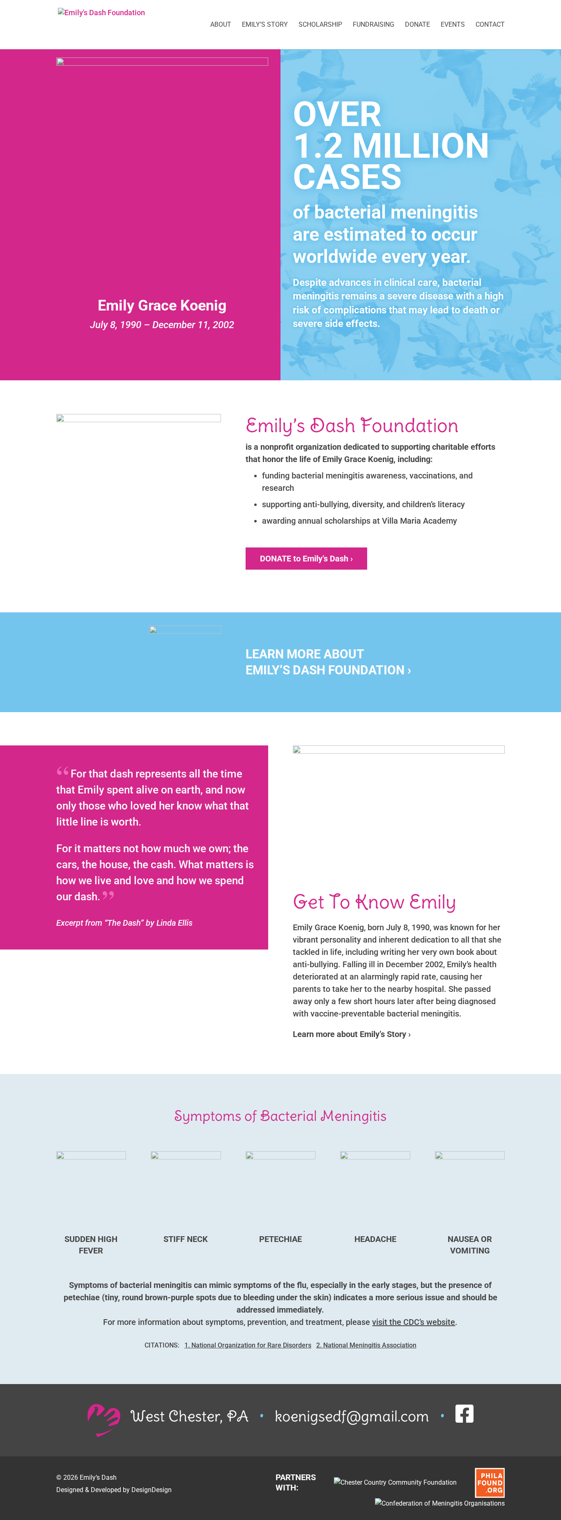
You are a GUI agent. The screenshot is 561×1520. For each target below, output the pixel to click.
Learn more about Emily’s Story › (352, 1034)
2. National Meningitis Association (366, 1345)
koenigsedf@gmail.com (352, 1416)
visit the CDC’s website (413, 1322)
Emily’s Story (265, 25)
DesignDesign (151, 1490)
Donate (417, 25)
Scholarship (320, 25)
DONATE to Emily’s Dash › (306, 558)
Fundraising (373, 25)
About (220, 25)
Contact (490, 25)
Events (453, 25)
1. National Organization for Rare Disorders (247, 1345)
